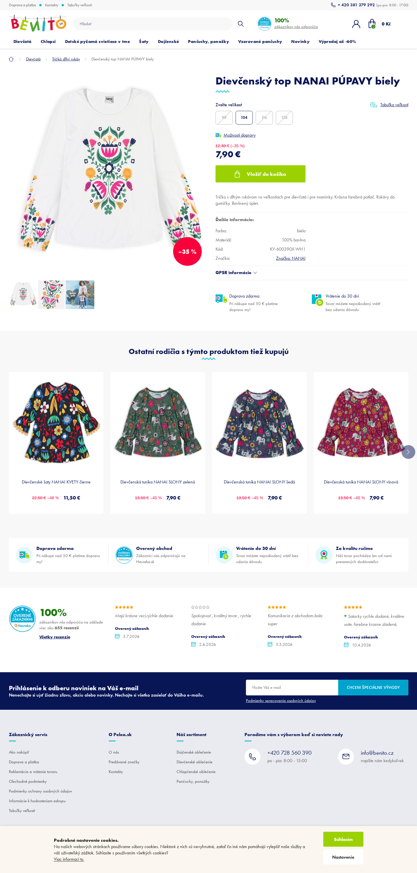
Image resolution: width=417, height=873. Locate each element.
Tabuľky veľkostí (79, 5)
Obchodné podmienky (28, 781)
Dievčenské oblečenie (194, 761)
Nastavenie (343, 857)
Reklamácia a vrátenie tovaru (33, 771)
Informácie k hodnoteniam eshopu (37, 800)
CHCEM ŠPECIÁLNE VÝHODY (373, 687)
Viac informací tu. (69, 859)
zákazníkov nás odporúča (296, 23)
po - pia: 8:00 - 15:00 (289, 756)
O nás (114, 752)
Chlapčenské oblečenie (196, 771)
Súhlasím (343, 839)
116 (264, 117)
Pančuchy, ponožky (193, 781)
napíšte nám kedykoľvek (382, 756)
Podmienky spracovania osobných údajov (281, 700)
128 (284, 117)
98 (224, 117)
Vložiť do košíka (266, 174)
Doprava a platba (22, 5)
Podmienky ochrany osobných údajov (40, 791)
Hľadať (240, 23)
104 (244, 117)
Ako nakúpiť (19, 752)
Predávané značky (124, 761)
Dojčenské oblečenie (194, 752)
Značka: (291, 258)
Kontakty (51, 5)
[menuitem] (22, 41)
